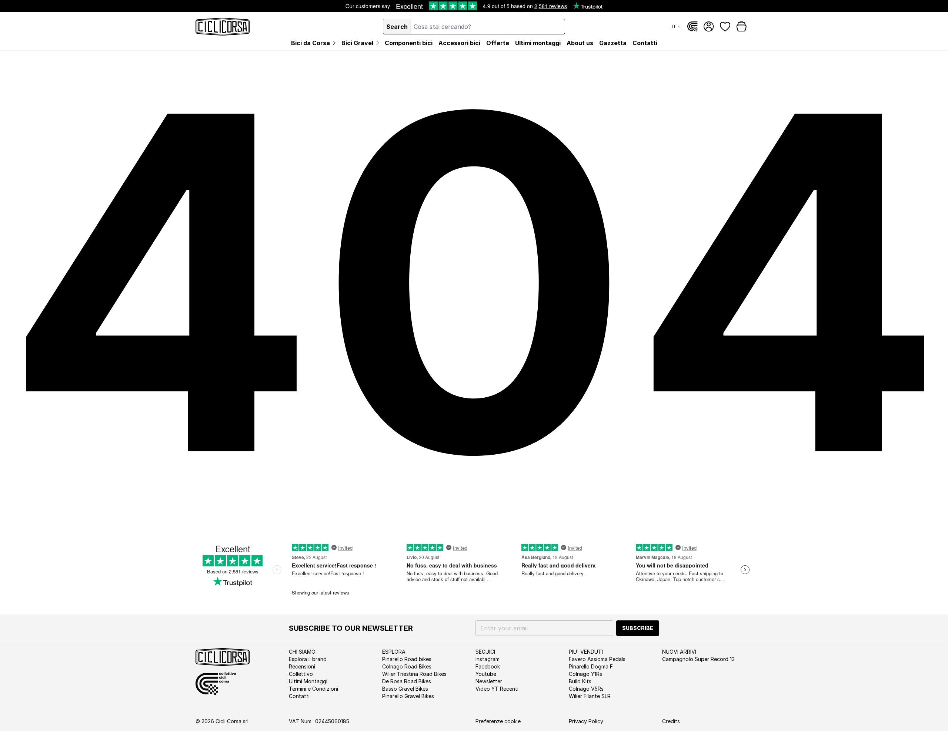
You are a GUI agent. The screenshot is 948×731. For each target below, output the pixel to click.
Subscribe (637, 628)
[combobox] (488, 26)
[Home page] (223, 27)
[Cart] (741, 26)
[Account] (709, 26)
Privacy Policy (586, 721)
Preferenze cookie (498, 721)
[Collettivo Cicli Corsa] (692, 26)
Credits (671, 721)
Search (397, 26)
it (674, 26)
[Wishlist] (725, 26)
